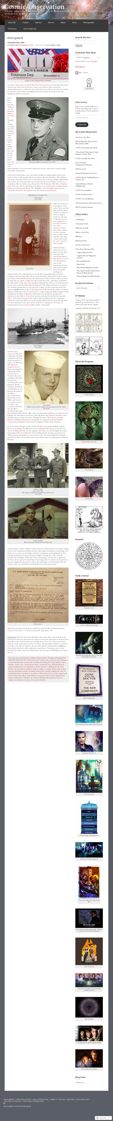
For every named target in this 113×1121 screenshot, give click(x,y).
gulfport (29, 669)
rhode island (31, 675)
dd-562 (37, 667)
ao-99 (37, 660)
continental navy (45, 664)
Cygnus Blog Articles (85, 252)
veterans (27, 680)
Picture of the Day (83, 245)
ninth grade (55, 671)
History (38, 23)
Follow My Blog (81, 102)
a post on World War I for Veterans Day (34, 85)
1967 (20, 660)
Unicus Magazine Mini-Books (88, 276)
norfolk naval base (14, 673)
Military (34, 658)
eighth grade (52, 667)
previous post (16, 91)
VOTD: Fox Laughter (84, 190)
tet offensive (26, 678)
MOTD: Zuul (81, 169)
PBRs (9, 400)
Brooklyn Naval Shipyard (31, 285)
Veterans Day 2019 (15, 42)
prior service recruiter (50, 673)
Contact (25, 23)
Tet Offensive (26, 433)
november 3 (35, 673)
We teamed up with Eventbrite (17, 1106)
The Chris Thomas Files (85, 249)
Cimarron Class (59, 228)
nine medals (58, 243)
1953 (63, 658)
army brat (53, 660)
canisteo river (19, 664)
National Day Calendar (42, 80)
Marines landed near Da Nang (13, 367)
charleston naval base (31, 664)
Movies (51, 23)
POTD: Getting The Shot (85, 158)
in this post (25, 94)
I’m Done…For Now (83, 137)
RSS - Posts (83, 73)
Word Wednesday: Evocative (86, 173)
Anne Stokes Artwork (89, 442)
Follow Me (82, 125)
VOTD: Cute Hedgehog (84, 199)
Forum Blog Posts (83, 261)
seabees (52, 675)
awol (10, 662)
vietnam (42, 680)
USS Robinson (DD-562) (49, 184)
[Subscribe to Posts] (76, 73)
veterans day (34, 680)
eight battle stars (55, 188)
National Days (42, 658)
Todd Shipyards (36, 289)
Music (63, 23)
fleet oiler (60, 667)
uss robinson (19, 680)
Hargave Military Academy (10, 113)
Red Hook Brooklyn (52, 289)
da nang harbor (29, 667)
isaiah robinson (57, 669)
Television (12, 29)
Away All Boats (50, 190)
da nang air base (18, 667)
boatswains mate (17, 662)
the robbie (34, 678)
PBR (40, 673)
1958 (9, 660)
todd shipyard (43, 678)
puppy (61, 673)
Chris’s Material (29, 29)
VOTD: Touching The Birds (86, 148)
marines (11, 671)
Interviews (81, 264)
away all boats (61, 660)
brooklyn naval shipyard (41, 662)
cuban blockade (56, 664)
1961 (13, 660)
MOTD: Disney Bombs (84, 207)
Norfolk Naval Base (24, 278)
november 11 (26, 673)
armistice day (44, 660)
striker (9, 300)
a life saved (30, 660)
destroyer (44, 667)
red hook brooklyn (19, 675)
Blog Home (80, 67)
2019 (24, 660)
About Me (12, 23)
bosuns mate (28, 662)
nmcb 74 (63, 671)
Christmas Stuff (82, 224)
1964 (17, 660)
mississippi (18, 671)
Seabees (52, 415)
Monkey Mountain (47, 429)
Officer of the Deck (27, 296)
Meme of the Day (82, 232)
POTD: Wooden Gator (84, 195)
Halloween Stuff (82, 228)
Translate (94, 61)
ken (64, 669)
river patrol (40, 675)
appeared (30, 190)
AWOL (9, 298)
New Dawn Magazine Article (87, 268)
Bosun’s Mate (30, 305)
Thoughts (51, 658)
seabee (46, 675)
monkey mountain (29, 671)
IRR (20, 356)
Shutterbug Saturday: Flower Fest (89, 203)
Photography (88, 23)
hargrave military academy (42, 669)
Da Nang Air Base (19, 431)
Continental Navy (23, 188)
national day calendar (43, 671)
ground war (22, 669)
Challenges (80, 219)
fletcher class (12, 669)
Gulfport (40, 422)
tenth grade (17, 678)
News (74, 23)
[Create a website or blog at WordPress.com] (4, 1103)
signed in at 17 (60, 675)
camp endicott (55, 662)
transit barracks (54, 678)
